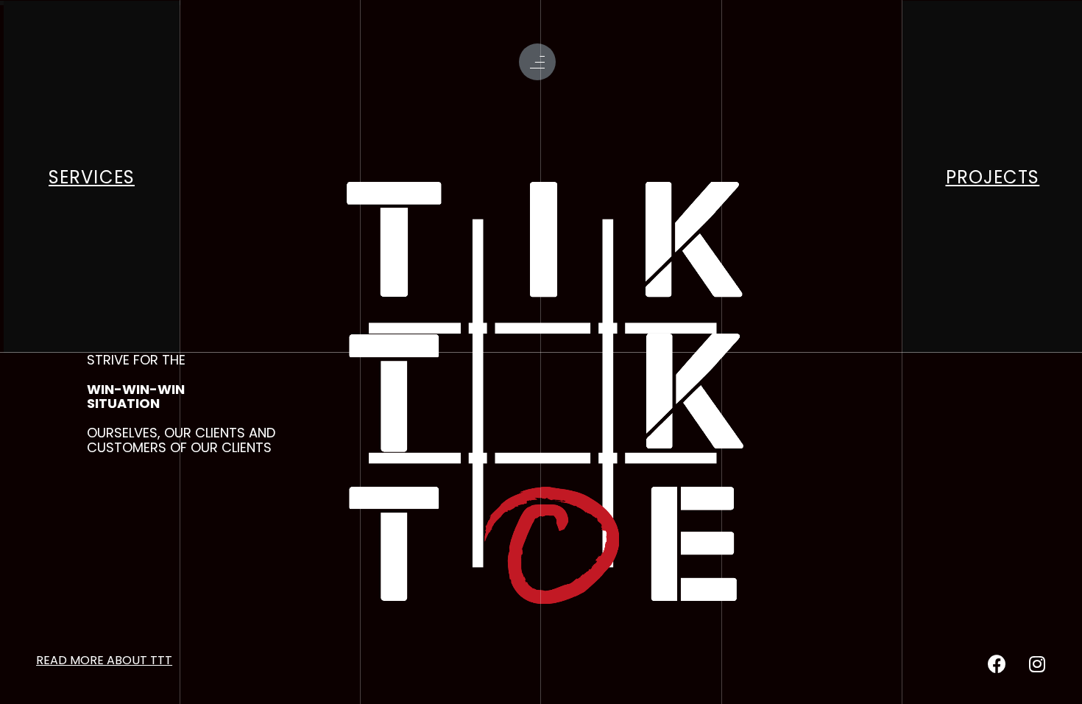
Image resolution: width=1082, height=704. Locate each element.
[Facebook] (996, 664)
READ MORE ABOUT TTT (104, 660)
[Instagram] (1037, 664)
